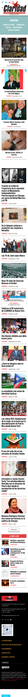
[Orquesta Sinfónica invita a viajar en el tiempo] (5, 563)
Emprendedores (17, 27)
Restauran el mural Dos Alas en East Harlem (14, 61)
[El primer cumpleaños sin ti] (5, 583)
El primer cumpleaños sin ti (17, 582)
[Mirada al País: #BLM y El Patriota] (14, 140)
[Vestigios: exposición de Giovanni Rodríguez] (5, 542)
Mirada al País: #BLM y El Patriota (14, 154)
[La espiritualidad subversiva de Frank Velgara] (14, 79)
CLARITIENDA (7, 640)
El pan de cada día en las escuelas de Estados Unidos (13, 452)
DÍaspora (9, 96)
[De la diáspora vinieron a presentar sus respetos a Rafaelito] (14, 215)
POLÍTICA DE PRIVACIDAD (11, 645)
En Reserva (13, 585)
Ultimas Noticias (15, 576)
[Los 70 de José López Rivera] (14, 245)
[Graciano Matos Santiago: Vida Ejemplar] (14, 110)
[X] (8, 620)
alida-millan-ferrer (17, 96)
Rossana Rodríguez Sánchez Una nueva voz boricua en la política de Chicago (13, 518)
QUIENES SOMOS (8, 657)
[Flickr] (5, 620)
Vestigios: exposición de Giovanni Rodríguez (17, 541)
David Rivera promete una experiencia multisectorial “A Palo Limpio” (17, 552)
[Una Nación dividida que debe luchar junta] (14, 325)
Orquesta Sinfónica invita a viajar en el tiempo (16, 563)
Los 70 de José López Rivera (13, 255)
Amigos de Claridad (9, 25)
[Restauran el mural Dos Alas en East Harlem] (14, 48)
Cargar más (13, 529)
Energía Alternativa (14, 30)
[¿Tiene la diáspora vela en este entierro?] (14, 353)
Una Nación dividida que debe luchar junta (14, 337)
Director (8, 27)
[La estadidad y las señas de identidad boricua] (14, 380)
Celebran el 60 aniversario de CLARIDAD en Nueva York (13, 309)
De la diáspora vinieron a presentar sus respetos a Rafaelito (12, 228)
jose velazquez (17, 126)
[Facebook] (3, 620)
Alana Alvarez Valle (17, 157)
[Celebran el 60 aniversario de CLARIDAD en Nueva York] (14, 298)
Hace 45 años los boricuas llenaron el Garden (12, 282)
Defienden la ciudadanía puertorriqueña (18, 573)
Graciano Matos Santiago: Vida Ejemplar (14, 123)
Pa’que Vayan (14, 544)
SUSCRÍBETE (6, 649)
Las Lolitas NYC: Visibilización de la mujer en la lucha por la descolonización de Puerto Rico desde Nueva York (14, 422)
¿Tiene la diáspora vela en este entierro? (12, 364)
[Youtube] (11, 620)
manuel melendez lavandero (14, 65)
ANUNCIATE (6, 653)
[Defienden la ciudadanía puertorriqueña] (5, 573)
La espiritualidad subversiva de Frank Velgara (14, 92)
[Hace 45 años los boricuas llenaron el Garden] (14, 270)
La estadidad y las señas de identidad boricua (13, 392)
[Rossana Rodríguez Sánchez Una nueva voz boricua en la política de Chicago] (14, 505)
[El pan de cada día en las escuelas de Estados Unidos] (14, 440)
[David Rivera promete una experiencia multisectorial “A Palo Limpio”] (5, 551)
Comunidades (20, 25)
